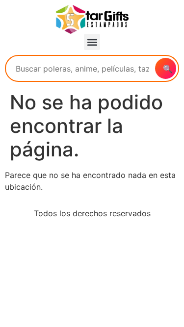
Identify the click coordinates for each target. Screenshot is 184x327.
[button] (92, 42)
